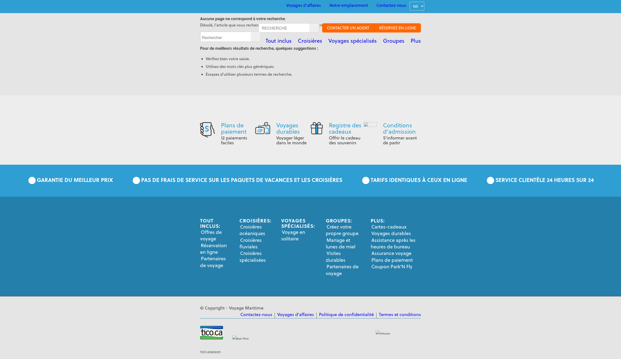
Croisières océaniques (252, 230)
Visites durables (335, 256)
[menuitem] (303, 5)
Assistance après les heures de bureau (393, 243)
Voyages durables (288, 128)
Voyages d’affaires (303, 5)
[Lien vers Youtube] (212, 6)
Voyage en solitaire (293, 235)
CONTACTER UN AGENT (348, 28)
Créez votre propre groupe (342, 230)
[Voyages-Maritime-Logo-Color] (218, 33)
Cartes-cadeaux (389, 226)
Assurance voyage (391, 253)
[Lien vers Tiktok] (235, 6)
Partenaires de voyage (213, 262)
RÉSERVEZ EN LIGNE (397, 28)
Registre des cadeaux (345, 128)
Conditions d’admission (399, 128)
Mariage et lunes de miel (340, 243)
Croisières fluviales (250, 243)
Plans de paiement (233, 128)
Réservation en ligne (213, 248)
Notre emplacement (348, 5)
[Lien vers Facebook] (201, 6)
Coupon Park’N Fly (391, 266)
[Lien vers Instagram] (224, 6)
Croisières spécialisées (252, 256)
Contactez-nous (391, 5)
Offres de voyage (211, 235)
